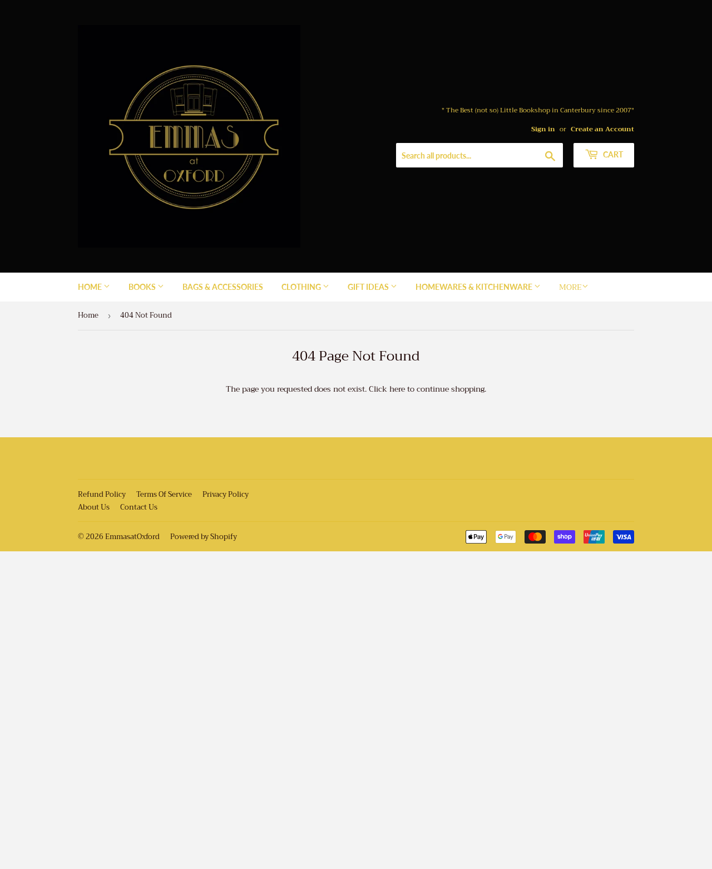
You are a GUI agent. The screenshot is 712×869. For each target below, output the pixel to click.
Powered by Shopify (203, 536)
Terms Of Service (164, 494)
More (570, 287)
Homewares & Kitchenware (475, 287)
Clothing (302, 287)
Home (90, 287)
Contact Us (138, 507)
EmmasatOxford (132, 536)
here (397, 389)
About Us (94, 507)
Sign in (543, 129)
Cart (612, 154)
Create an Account (602, 129)
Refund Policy (102, 494)
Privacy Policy (225, 494)
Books (142, 287)
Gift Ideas (369, 287)
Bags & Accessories (222, 287)
